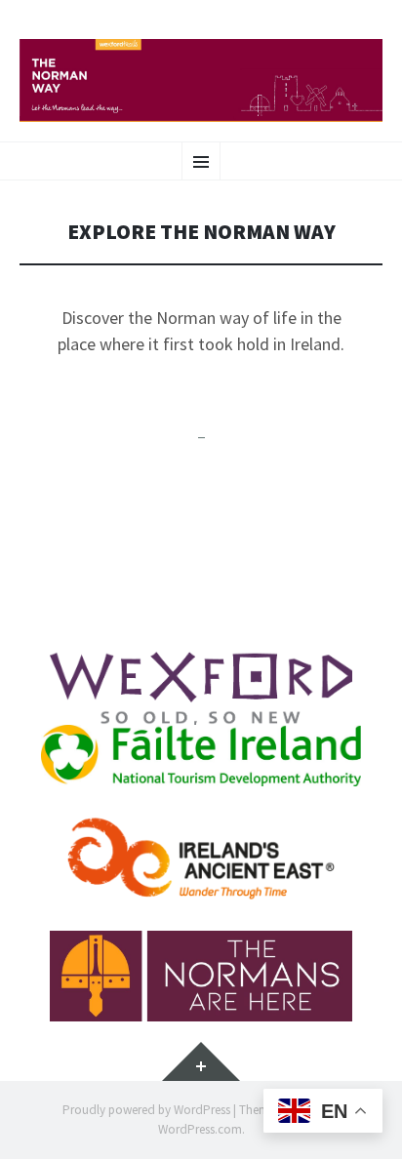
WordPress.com (200, 1129)
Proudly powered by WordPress (146, 1109)
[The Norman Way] (201, 80)
